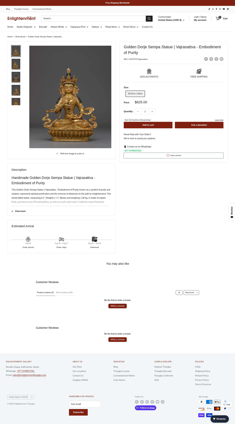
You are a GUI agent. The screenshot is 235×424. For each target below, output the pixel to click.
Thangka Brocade (162, 371)
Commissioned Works (42, 9)
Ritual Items (111, 27)
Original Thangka (162, 367)
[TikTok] (209, 9)
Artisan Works (57, 27)
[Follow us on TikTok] (163, 402)
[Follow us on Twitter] (142, 402)
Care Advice (119, 380)
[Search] (149, 19)
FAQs (197, 367)
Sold (156, 380)
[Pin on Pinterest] (211, 59)
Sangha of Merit (80, 380)
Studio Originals (25, 27)
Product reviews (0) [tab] (45, 292)
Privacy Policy (202, 380)
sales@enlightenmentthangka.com (29, 375)
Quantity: (128, 111)
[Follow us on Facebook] (137, 402)
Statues (95, 27)
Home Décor (129, 27)
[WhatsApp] (213, 9)
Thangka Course (21, 9)
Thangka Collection (163, 376)
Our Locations (79, 371)
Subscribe (78, 412)
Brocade (43, 27)
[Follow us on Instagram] (147, 402)
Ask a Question (199, 125)
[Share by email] (221, 59)
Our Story (77, 367)
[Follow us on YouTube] (157, 402)
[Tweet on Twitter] (216, 59)
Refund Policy (202, 376)
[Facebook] (216, 9)
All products (20, 36)
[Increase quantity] (152, 111)
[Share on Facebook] (206, 59)
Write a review (117, 306)
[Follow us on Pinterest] (152, 402)
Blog (8, 9)
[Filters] (179, 292)
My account (200, 20)
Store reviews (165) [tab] (64, 292)
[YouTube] (224, 9)
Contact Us (147, 27)
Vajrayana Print (77, 27)
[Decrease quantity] (138, 111)
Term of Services (203, 384)
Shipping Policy (202, 371)
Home (10, 27)
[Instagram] (220, 9)
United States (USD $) (18, 397)
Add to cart (148, 125)
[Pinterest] (228, 9)
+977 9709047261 (132, 151)
